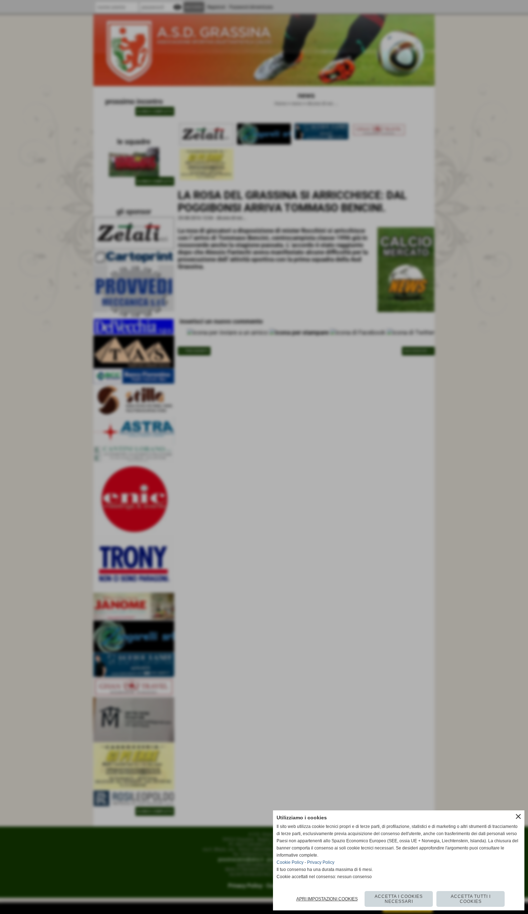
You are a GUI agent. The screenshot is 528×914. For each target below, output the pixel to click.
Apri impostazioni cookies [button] (327, 898)
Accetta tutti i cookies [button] (471, 899)
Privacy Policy (320, 862)
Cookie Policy (290, 862)
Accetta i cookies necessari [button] (399, 899)
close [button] (518, 816)
